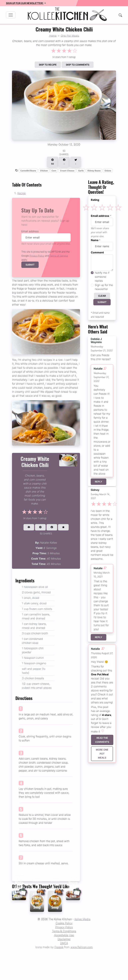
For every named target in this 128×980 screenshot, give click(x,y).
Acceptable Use (64, 935)
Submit (30, 264)
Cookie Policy (64, 923)
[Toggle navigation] (10, 15)
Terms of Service (59, 255)
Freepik (58, 947)
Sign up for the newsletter (104, 287)
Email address (30, 231)
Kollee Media (82, 919)
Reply (98, 481)
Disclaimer (64, 939)
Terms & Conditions (64, 931)
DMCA (64, 943)
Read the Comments (102, 739)
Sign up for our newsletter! (25, 3)
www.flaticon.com (81, 947)
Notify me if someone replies (102, 276)
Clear (102, 295)
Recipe (21, 193)
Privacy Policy (37, 255)
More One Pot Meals (102, 753)
